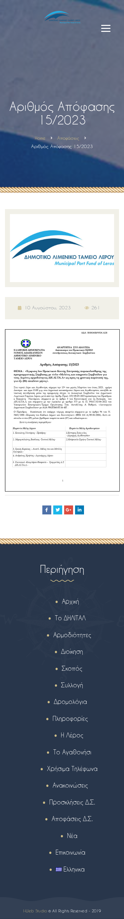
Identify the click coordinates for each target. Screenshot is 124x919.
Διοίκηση (72, 651)
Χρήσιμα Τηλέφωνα (72, 768)
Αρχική (70, 601)
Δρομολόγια (70, 701)
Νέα (72, 835)
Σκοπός (72, 668)
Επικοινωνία (70, 852)
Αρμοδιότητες (72, 634)
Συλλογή (72, 684)
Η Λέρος (72, 734)
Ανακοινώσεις (70, 785)
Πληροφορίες (70, 718)
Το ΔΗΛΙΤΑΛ (70, 617)
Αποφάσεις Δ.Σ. (72, 818)
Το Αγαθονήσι (72, 751)
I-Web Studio (35, 910)
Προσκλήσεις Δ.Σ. (72, 802)
